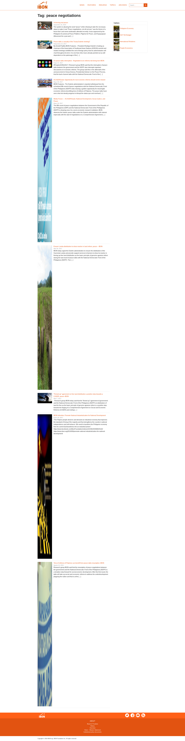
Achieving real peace (61, 22)
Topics (113, 5)
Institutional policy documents (92, 732)
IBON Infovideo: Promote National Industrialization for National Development (80, 415)
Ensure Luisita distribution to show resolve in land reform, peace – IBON (78, 246)
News (82, 5)
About (92, 721)
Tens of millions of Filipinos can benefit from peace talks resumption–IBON (79, 563)
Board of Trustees (92, 724)
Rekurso (103, 5)
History (92, 726)
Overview (92, 728)
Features (91, 5)
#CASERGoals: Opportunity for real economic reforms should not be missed (79, 80)
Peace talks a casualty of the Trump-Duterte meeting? (72, 41)
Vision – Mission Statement (92, 730)
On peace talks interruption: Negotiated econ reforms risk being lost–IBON (79, 61)
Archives (123, 5)
